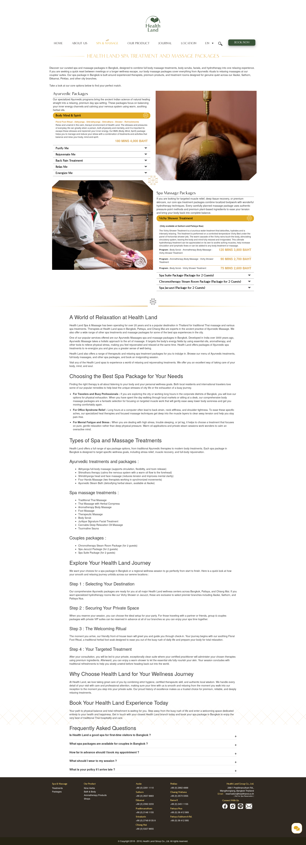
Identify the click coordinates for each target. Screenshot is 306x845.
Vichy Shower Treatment (176, 218)
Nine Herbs (89, 787)
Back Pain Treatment (69, 160)
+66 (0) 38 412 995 (179, 820)
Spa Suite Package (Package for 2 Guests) (186, 275)
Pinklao (173, 784)
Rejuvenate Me (65, 154)
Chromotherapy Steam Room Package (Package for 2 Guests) (200, 281)
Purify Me (62, 148)
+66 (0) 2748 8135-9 (146, 820)
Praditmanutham (144, 808)
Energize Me (64, 173)
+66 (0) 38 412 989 (179, 812)
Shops (87, 798)
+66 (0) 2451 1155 (179, 803)
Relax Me (61, 167)
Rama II (174, 800)
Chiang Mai (141, 825)
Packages (57, 791)
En (207, 43)
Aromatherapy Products (95, 795)
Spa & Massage (107, 43)
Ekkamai (140, 800)
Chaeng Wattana (178, 792)
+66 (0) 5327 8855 (145, 828)
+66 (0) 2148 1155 (145, 812)
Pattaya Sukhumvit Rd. (181, 816)
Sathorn (140, 792)
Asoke (139, 784)
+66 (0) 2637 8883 (145, 795)
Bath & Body (90, 791)
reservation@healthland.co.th (240, 793)
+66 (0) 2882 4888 (179, 787)
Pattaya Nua (176, 808)
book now (242, 42)
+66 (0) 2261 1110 (145, 787)
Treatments (57, 787)
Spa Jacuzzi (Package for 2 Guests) (182, 288)
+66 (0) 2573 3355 (179, 795)
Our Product (139, 43)
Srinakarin (141, 816)
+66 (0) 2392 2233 (145, 803)
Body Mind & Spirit (68, 115)
